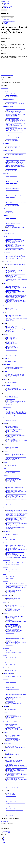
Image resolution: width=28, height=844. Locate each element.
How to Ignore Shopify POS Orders (14, 616)
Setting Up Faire (10, 331)
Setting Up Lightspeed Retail (12, 415)
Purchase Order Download (12, 347)
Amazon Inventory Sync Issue (13, 116)
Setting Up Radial (10, 576)
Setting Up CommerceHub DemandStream (16, 264)
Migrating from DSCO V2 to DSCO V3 (15, 274)
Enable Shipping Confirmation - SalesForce (16, 583)
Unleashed (5, 679)
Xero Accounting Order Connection (14, 787)
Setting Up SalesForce (11, 592)
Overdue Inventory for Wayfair (13, 735)
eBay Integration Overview (12, 290)
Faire (4, 323)
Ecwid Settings (9, 308)
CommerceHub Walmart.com (13, 522)
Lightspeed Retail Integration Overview (15, 409)
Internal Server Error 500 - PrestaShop (15, 552)
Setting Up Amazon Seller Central (14, 132)
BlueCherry (5, 173)
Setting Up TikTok (10, 815)
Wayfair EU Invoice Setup (12, 738)
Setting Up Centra (10, 197)
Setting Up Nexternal (11, 465)
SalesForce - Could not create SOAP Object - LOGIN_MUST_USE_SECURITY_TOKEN (16, 588)
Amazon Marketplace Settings (13, 121)
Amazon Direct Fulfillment (8, 99)
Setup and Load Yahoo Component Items (15, 803)
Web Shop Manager (7, 743)
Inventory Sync (9, 339)
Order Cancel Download (12, 343)
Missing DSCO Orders (11, 275)
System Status (6, 7)
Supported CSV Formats (12, 244)
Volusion (5, 712)
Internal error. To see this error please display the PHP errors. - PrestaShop (16, 550)
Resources (3, 10)
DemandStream (6, 261)
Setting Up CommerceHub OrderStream (15, 526)
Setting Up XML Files (11, 794)
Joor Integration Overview (12, 397)
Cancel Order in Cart (11, 337)
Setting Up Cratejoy (10, 226)
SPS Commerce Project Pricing (13, 643)
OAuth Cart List (10, 342)
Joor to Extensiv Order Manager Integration (16, 401)
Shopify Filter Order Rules (12, 624)
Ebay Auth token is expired (12, 286)
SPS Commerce (6, 635)
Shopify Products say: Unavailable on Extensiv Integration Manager (14, 631)
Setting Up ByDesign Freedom (13, 188)
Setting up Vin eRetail (11, 709)
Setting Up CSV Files (11, 242)
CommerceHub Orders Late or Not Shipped (16, 517)
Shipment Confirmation (11, 350)
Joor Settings (9, 400)
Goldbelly (5, 358)
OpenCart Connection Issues (12, 478)
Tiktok (4, 812)
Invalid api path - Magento (12, 427)
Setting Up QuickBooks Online (13, 571)
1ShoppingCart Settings (11, 95)
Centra (4, 192)
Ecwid (4, 305)
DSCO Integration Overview (12, 272)
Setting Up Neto (10, 448)
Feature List (5, 334)
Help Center (6, 3)
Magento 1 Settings (10, 430)
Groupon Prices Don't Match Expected (15, 374)
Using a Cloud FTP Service (12, 246)
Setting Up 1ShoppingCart (12, 96)
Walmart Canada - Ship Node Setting (14, 729)
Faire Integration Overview (12, 326)
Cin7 (4, 208)
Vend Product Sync (10, 701)
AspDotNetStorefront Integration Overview (16, 153)
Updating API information (12, 728)
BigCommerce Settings (11, 169)
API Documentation (8, 4)
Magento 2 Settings (10, 432)
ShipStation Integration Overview (14, 609)
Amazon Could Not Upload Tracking (14, 112)
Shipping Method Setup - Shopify (14, 627)
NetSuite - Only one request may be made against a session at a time (15, 455)
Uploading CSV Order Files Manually (15, 245)
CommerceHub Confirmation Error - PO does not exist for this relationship (16, 511)
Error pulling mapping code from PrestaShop (16, 546)
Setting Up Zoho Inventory (12, 808)
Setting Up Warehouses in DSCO (14, 278)
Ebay (4, 283)
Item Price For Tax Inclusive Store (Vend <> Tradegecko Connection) (16, 695)
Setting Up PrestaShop (11, 554)
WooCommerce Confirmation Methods (15, 777)
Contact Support (4, 821)
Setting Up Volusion (11, 715)
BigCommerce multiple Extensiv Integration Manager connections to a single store (16, 164)
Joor (4, 393)
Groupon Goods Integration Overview (15, 375)
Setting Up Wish (10, 753)
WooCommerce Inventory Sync (13, 778)
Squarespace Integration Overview (14, 652)
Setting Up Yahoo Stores (11, 801)
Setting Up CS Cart (10, 233)
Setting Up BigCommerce (12, 170)
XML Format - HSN (11, 796)
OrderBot (5, 502)
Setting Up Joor (9, 404)
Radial (4, 574)
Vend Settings (9, 702)
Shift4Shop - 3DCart (7, 595)
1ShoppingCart (6, 90)
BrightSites (5, 178)
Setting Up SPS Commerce (12, 641)
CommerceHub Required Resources (14, 520)
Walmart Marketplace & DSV (9, 721)
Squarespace (6, 648)
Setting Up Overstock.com (12, 534)
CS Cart (5, 230)
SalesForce (5, 581)
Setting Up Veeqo (10, 687)
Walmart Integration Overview (13, 727)
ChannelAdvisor (6, 199)
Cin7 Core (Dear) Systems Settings (14, 255)
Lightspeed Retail (7, 407)
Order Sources (6, 22)
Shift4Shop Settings (10, 599)
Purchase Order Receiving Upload (14, 348)
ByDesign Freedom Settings (12, 190)
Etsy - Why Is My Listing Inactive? (14, 315)
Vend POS (5, 691)
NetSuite (5, 23)
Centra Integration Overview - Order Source (16, 195)
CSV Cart (5, 236)
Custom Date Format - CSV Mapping (14, 248)
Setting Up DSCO (10, 276)
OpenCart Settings (10, 480)
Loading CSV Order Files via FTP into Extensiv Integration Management (15, 241)
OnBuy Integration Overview (13, 471)
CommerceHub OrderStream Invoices (14, 518)
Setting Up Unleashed (11, 682)
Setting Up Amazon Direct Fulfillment (15, 103)
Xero (4, 785)
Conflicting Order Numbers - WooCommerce (16, 766)
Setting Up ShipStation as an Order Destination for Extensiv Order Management (16, 498)
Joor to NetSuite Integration (12, 402)
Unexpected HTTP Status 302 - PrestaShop (16, 557)
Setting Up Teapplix (10, 664)
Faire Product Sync (10, 327)
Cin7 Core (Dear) (6, 252)
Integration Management (9, 21)
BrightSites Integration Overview (13, 181)
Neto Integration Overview (12, 447)
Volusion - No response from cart (13, 716)
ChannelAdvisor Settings (12, 204)
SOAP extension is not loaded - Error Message (16, 440)
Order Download (10, 345)
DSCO (4, 267)
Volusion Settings (10, 717)
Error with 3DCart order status (13, 598)
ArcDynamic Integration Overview (14, 146)
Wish (4, 750)
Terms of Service (7, 832)
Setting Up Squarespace (11, 650)
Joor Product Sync (10, 399)
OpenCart (5, 475)
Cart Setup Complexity (11, 338)
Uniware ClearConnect (8, 673)
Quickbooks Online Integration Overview (15, 569)
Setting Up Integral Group (12, 388)
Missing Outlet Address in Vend (13, 697)
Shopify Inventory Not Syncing (13, 626)
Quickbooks (5, 567)
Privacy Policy (6, 831)
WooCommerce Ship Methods (13, 782)
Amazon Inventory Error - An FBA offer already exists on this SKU (15, 115)
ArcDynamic (6, 143)
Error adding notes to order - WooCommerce (16, 768)
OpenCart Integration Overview (13, 479)
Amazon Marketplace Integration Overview (16, 120)
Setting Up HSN (10, 793)
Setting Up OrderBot (11, 504)
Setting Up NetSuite (10, 459)
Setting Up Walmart (10, 725)
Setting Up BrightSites (11, 183)
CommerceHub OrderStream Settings (14, 519)
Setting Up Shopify (10, 617)
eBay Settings (9, 293)
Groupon (5, 371)
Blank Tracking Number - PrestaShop (14, 545)
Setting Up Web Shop (11, 746)
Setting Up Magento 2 (11, 439)
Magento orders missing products (13, 434)
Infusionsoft (5, 379)
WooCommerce (6, 757)
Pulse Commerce (6, 560)
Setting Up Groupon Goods (12, 376)
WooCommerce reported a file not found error (16, 779)
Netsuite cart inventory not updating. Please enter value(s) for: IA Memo (16, 457)
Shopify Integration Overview (13, 625)
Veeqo (4, 684)
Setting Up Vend (10, 698)
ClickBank (5, 215)
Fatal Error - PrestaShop (11, 548)
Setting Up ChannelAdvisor (12, 205)
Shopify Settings (10, 633)
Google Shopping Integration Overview (15, 367)
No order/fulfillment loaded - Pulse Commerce (16, 562)
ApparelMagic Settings (11, 139)
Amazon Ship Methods (11, 127)
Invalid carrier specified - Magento (14, 429)
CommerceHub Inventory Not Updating (15, 515)
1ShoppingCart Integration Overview (14, 93)
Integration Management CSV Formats (15, 249)
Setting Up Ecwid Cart (11, 309)
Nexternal (5, 462)
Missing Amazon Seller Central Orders (15, 130)
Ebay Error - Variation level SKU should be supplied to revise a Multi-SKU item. (16, 288)
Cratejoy (5, 220)
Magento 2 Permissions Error (13, 431)
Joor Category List (10, 396)
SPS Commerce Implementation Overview (16, 642)
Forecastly (5, 352)
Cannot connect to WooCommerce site (15, 765)
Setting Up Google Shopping (13, 368)
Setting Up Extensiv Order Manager (14, 496)
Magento (5, 423)
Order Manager (6, 484)
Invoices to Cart (9, 341)
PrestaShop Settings (10, 553)
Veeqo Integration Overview (12, 689)
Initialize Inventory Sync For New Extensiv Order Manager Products (16, 494)
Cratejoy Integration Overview (13, 223)
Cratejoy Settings (10, 225)
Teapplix (5, 662)
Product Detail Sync (10, 346)
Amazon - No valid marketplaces (13, 111)
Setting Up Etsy (9, 320)
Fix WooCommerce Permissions (13, 769)
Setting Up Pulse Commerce (12, 564)
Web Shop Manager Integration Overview (15, 747)
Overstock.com (6, 531)
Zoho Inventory (6, 806)
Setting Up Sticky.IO (11, 657)
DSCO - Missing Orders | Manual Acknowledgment (14, 271)
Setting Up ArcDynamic (11, 147)
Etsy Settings (9, 316)
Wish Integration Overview (12, 754)
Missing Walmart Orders (11, 724)
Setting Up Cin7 (10, 212)
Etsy (4, 312)
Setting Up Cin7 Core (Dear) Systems (14, 258)
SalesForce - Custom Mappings (13, 590)
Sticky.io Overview (10, 659)
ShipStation (5, 602)
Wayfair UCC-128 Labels (12, 740)
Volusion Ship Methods (11, 719)
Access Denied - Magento (12, 426)
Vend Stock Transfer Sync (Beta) (13, 703)
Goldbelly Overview (11, 361)
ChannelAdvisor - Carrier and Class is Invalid (16, 202)
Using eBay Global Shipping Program (15, 300)
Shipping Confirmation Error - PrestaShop (15, 555)
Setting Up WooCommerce (12, 771)
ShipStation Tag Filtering (12, 610)
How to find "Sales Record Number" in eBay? (16, 295)
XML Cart (5, 790)
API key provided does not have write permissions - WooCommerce (15, 761)
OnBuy (4, 468)
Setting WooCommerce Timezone (14, 773)
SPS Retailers (9, 645)
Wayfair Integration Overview (13, 739)
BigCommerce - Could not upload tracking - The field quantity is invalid (16, 160)
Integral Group (6, 385)
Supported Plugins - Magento (13, 441)
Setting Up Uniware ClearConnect (14, 676)
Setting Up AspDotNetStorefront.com (14, 154)
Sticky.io (5, 655)
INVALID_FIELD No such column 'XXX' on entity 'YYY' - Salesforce (16, 585)
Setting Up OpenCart (11, 481)
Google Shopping (6, 364)
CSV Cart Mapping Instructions (13, 239)
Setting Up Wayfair (10, 736)
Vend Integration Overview (12, 699)
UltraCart (5, 667)
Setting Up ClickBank (11, 218)
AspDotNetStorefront (7, 150)
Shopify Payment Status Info (12, 629)
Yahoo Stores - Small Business (9, 798)
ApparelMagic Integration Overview (14, 137)
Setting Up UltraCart (11, 670)
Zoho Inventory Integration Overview (14, 810)
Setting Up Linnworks (11, 420)
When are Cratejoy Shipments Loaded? (15, 227)
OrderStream (6, 507)
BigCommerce (6, 157)
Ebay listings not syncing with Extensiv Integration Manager (15, 292)
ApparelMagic (6, 135)
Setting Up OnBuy (10, 472)
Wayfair (5, 732)
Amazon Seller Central (8, 106)
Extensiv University (7, 6)
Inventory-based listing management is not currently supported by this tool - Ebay (15, 297)
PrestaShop (5, 542)
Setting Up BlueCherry (11, 176)
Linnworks (5, 417)
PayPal (4, 537)
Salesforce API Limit (11, 591)
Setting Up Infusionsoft (11, 382)
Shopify (5, 613)
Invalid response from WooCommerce (15, 770)
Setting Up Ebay (10, 299)
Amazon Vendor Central (11, 102)
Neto (4, 444)
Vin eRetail (5, 706)
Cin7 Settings (9, 211)
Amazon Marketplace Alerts (12, 118)
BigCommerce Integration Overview (14, 162)
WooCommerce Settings (11, 780)
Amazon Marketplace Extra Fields (14, 119)
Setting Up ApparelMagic (12, 140)
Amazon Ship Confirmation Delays (14, 125)
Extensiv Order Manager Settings (13, 490)
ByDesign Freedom (7, 185)
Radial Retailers (9, 578)
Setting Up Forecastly (11, 355)
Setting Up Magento (11, 438)
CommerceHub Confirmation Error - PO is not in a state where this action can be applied (16, 513)
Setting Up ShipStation (11, 605)
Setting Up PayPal (10, 539)
